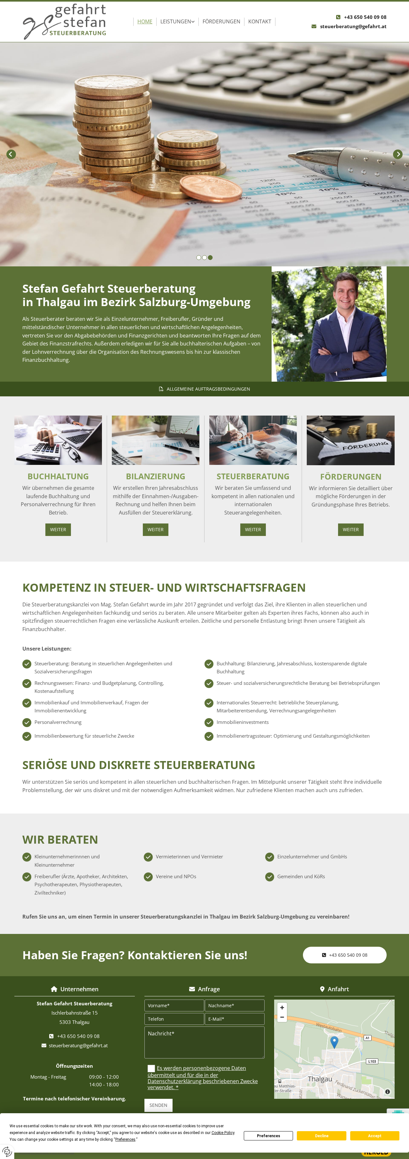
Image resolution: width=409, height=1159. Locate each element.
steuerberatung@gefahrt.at (353, 26)
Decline (321, 1136)
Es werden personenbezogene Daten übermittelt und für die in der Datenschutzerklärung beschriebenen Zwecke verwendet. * (203, 1078)
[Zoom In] (282, 1007)
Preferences (268, 1136)
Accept (375, 1136)
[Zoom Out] (282, 1017)
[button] (204, 389)
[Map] (334, 1049)
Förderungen (221, 21)
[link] (178, 22)
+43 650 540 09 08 (365, 17)
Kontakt (259, 21)
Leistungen (175, 21)
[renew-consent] (7, 1152)
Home (144, 21)
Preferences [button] (125, 1139)
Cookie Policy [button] (223, 1133)
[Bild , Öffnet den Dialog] (329, 324)
